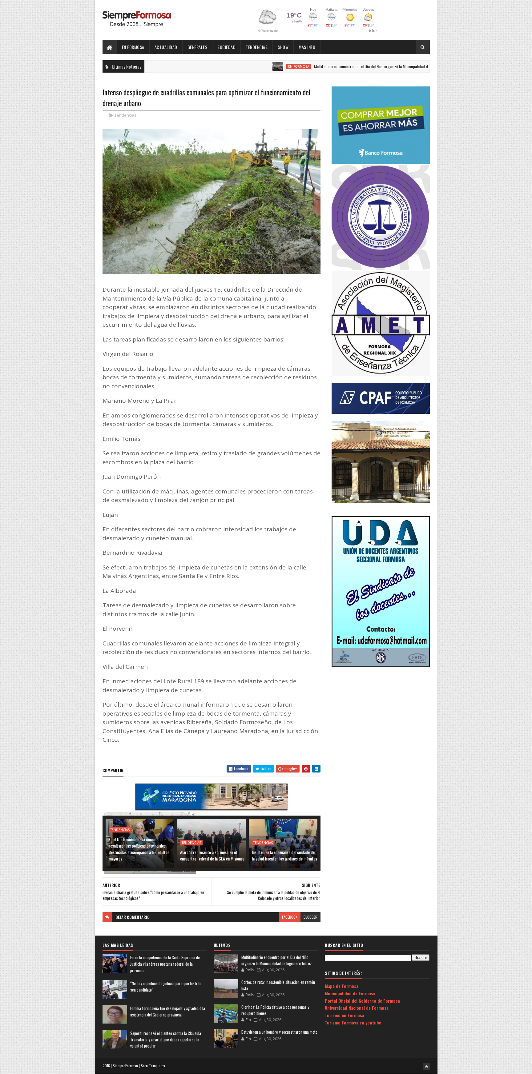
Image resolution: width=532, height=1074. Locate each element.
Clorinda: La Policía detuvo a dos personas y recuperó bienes (275, 1010)
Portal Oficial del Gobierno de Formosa (362, 1000)
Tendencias (257, 47)
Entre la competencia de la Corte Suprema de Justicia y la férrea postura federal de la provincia (165, 963)
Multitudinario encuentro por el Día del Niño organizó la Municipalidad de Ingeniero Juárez (354, 66)
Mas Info (307, 47)
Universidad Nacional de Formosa (357, 1007)
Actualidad (166, 47)
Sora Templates (153, 1065)
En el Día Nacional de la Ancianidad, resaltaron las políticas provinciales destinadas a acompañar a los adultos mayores (139, 849)
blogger (310, 917)
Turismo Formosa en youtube (353, 1022)
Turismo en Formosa (344, 1015)
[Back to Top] (426, 1066)
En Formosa (133, 47)
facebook (289, 917)
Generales (197, 47)
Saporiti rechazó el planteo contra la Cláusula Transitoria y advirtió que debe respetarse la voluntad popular (165, 1039)
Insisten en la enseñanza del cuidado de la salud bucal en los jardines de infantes (284, 855)
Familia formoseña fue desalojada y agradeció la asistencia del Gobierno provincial (167, 1011)
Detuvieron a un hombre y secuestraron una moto (279, 1032)
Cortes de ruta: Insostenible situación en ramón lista (278, 985)
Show (283, 47)
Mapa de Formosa (341, 986)
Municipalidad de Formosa (350, 993)
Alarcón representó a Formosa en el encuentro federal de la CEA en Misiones (212, 855)
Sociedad (226, 47)
